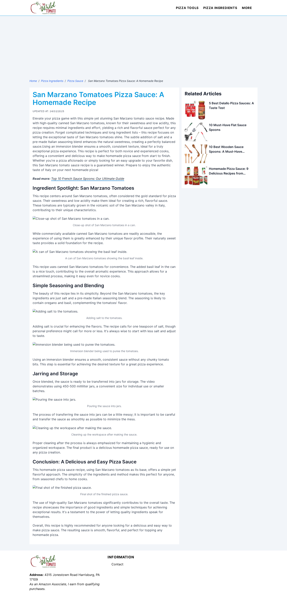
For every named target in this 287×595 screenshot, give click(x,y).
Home (33, 80)
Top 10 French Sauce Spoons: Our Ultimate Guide (87, 179)
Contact (117, 564)
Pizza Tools (187, 8)
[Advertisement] (143, 45)
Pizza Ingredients (220, 8)
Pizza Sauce (75, 80)
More (247, 8)
